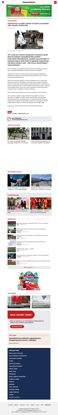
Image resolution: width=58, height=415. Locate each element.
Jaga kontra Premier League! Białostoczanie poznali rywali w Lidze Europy (33, 261)
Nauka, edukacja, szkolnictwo (17, 376)
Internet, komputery (14, 363)
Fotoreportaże (13, 195)
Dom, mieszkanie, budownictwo (18, 355)
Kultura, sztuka (13, 368)
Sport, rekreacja (13, 387)
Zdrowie (11, 394)
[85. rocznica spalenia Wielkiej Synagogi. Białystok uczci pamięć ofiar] (19, 133)
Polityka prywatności (24, 408)
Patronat (22, 405)
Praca (27, 405)
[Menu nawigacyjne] (55, 2)
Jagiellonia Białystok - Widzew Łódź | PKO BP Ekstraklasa (39, 211)
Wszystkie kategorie (14, 397)
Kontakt (32, 405)
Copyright (19, 410)
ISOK (42, 405)
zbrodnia (14, 113)
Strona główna (11, 18)
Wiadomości (17, 18)
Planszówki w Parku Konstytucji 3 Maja (18, 211)
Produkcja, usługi (14, 379)
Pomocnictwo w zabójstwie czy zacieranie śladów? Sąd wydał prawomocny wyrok (40, 142)
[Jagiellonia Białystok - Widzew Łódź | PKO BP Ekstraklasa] (40, 203)
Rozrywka (11, 384)
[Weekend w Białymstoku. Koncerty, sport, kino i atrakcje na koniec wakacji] (42, 180)
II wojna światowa (22, 113)
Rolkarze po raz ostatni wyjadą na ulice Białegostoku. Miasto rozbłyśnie (31, 236)
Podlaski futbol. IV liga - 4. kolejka (25, 249)
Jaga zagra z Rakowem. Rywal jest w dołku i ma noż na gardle (32, 223)
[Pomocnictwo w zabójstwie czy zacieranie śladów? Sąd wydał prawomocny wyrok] (42, 133)
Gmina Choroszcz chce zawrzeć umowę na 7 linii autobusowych (17, 188)
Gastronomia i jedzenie (15, 358)
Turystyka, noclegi (14, 389)
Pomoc (37, 405)
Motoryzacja (12, 374)
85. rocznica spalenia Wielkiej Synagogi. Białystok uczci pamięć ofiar (18, 142)
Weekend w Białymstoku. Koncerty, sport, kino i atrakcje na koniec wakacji (42, 188)
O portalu (10, 405)
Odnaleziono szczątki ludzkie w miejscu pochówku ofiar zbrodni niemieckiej (41, 18)
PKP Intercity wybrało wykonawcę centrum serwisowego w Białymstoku (31, 229)
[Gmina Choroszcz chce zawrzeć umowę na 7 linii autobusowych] (19, 180)
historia (9, 113)
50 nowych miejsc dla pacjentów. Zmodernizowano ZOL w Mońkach (31, 242)
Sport (18, 238)
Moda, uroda (12, 371)
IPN (28, 113)
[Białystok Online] (29, 2)
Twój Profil (47, 405)
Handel (11, 361)
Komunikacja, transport (15, 366)
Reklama (11, 381)
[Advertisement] (29, 157)
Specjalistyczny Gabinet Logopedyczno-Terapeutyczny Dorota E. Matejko (25, 339)
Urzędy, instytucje (14, 392)
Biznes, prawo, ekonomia (16, 353)
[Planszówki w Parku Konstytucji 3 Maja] (18, 203)
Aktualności (23, 18)
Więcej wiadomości (28, 267)
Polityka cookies (35, 408)
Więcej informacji (14, 343)
